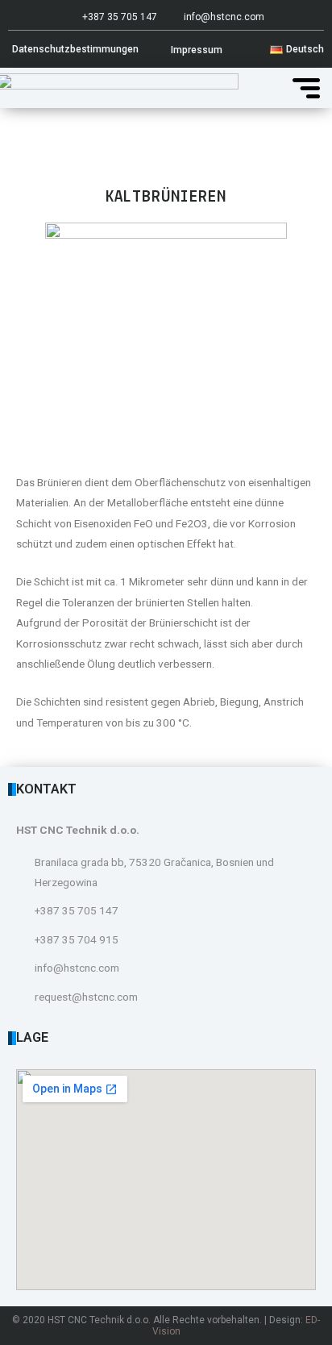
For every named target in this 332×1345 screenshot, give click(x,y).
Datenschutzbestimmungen (75, 49)
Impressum (196, 50)
